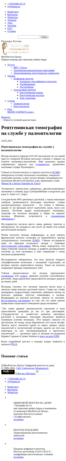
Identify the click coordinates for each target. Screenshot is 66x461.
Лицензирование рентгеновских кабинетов (36, 73)
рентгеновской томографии (16, 246)
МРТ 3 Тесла (20, 67)
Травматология (21, 103)
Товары (11, 76)
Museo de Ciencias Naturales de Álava (21, 183)
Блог (9, 109)
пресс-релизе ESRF (49, 336)
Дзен (9, 23)
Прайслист (13, 11)
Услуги (11, 64)
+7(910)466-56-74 (16, 3)
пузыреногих (42, 164)
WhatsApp (12, 17)
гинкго (23, 276)
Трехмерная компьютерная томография (34, 70)
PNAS (14, 344)
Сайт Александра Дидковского (32, 368)
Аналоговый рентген (25, 89)
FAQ (9, 28)
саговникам (7, 276)
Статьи (11, 101)
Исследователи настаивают (16, 300)
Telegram (11, 20)
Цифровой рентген (23, 78)
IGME (56, 172)
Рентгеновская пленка (31, 92)
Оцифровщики (27, 84)
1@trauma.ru (13, 6)
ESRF (36, 240)
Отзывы (11, 31)
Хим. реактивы (28, 98)
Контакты (12, 14)
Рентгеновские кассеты (32, 95)
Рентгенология (21, 106)
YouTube (11, 25)
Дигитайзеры (27, 87)
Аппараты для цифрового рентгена (38, 81)
